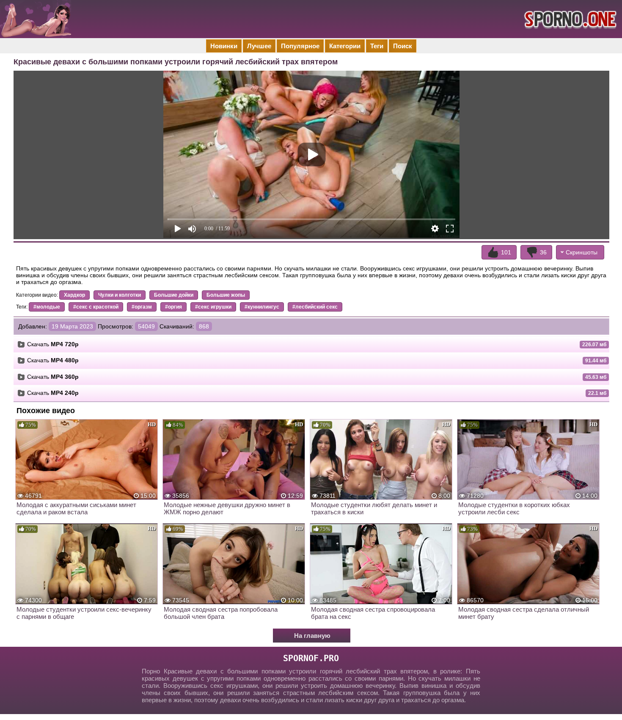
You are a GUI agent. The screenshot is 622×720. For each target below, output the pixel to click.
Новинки (223, 46)
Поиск (402, 46)
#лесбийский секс (315, 307)
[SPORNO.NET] (569, 19)
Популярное (300, 46)
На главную (312, 635)
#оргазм (142, 307)
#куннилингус (262, 307)
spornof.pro (311, 658)
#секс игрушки (213, 307)
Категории (345, 46)
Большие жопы (225, 295)
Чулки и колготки (119, 295)
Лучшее (259, 46)
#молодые (46, 307)
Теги (376, 46)
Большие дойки (173, 295)
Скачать (53, 344)
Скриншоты (581, 252)
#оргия (173, 307)
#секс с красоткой (95, 307)
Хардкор (74, 295)
